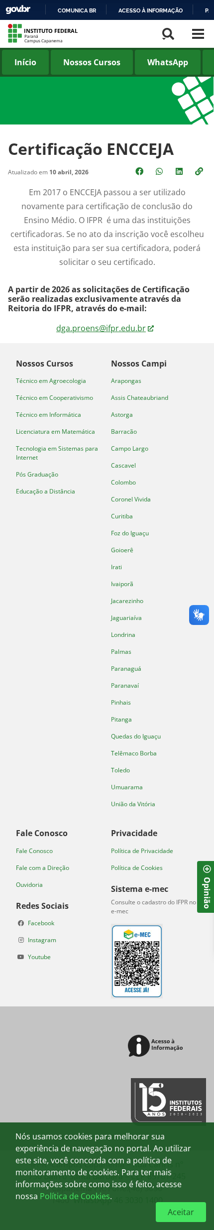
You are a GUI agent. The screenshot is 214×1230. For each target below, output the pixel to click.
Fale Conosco (34, 851)
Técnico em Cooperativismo (54, 397)
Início (25, 62)
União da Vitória (133, 804)
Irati (116, 567)
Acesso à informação (150, 10)
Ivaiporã (122, 584)
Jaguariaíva (126, 618)
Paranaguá (126, 668)
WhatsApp (167, 62)
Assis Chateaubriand (139, 397)
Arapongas (126, 380)
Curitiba (122, 516)
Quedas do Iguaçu (136, 736)
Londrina (123, 634)
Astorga (122, 414)
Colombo (123, 482)
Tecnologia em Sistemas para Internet (57, 453)
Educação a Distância (45, 491)
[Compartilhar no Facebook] (140, 171)
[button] (200, 171)
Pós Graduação (37, 474)
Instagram (42, 940)
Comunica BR (77, 10)
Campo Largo (129, 448)
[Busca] (168, 34)
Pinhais (121, 702)
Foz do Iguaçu (130, 533)
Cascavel (123, 465)
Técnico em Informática (48, 414)
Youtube (39, 957)
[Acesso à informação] (157, 1046)
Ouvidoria (29, 884)
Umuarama (127, 787)
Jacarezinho (127, 601)
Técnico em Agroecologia (51, 380)
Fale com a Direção (42, 867)
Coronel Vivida (131, 499)
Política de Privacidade (142, 851)
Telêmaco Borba (134, 753)
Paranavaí (125, 685)
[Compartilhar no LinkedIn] (180, 171)
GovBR (17, 9)
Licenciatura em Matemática (55, 431)
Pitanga (121, 719)
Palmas (121, 651)
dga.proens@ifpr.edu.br (101, 328)
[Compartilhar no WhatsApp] (160, 171)
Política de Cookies (137, 867)
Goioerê (122, 550)
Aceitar (181, 1212)
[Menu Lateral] (198, 34)
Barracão (124, 431)
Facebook (41, 923)
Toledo (120, 770)
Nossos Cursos (91, 62)
